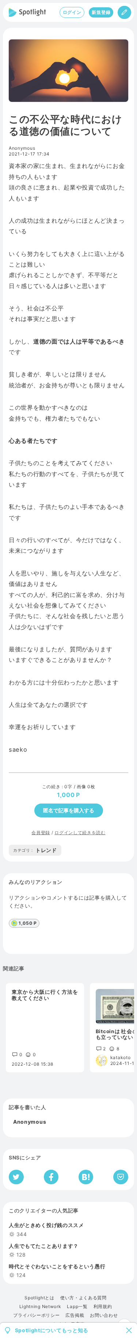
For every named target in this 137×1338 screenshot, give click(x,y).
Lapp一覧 (77, 1306)
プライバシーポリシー (36, 1315)
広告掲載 (74, 1315)
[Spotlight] (27, 12)
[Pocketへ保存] (120, 1177)
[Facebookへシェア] (51, 1177)
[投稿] (124, 12)
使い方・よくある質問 (83, 1298)
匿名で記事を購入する (68, 810)
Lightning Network (40, 1306)
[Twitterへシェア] (16, 1177)
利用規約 (103, 1306)
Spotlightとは (39, 1298)
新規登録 (101, 12)
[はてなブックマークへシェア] (86, 1177)
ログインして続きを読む (80, 832)
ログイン (72, 12)
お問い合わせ (104, 1315)
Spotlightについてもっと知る (52, 1330)
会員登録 (40, 832)
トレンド (35, 850)
